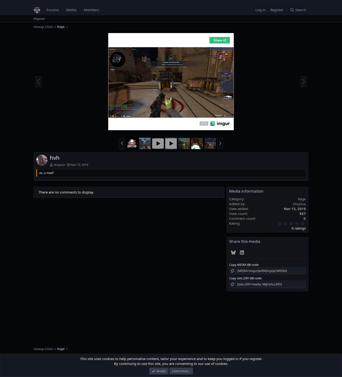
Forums (53, 9)
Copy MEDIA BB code (243, 265)
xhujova (59, 165)
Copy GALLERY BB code (245, 278)
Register (39, 19)
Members (91, 9)
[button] (122, 143)
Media (71, 9)
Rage (302, 199)
